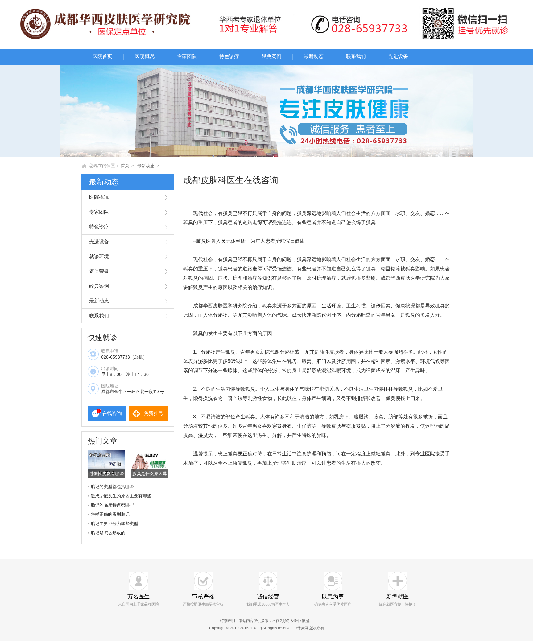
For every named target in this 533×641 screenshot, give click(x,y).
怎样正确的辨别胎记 (110, 514)
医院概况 (145, 56)
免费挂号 (153, 413)
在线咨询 (112, 413)
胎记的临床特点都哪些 (112, 505)
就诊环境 (99, 256)
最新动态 (314, 56)
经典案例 (271, 56)
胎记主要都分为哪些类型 (114, 523)
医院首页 (102, 56)
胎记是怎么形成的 (108, 532)
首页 (125, 165)
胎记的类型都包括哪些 (112, 486)
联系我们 (356, 56)
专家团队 (187, 56)
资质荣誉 (99, 271)
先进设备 (398, 56)
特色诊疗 (229, 56)
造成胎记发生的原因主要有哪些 (121, 495)
